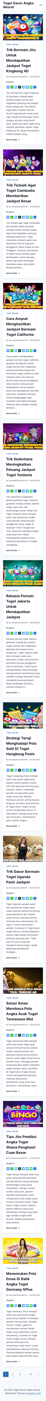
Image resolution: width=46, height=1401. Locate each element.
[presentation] (23, 27)
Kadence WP (34, 1393)
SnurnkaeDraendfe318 (18, 77)
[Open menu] (40, 5)
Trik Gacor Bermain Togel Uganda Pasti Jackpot (22, 876)
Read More (13, 140)
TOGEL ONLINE (12, 44)
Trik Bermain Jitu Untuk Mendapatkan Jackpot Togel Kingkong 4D (21, 60)
